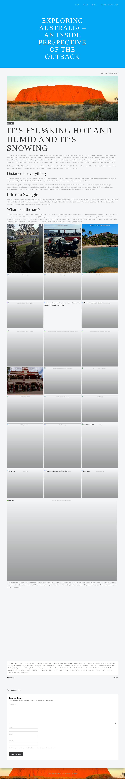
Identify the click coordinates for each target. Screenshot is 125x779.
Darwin (60, 665)
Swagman (88, 670)
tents (102, 670)
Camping (18, 665)
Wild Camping (24, 672)
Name (11, 727)
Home (77, 5)
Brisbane (112, 663)
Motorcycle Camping (37, 668)
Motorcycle (28, 668)
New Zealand (73, 668)
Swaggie (83, 670)
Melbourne (22, 668)
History (109, 665)
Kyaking (16, 668)
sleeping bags (44, 670)
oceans (83, 668)
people (105, 668)
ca (8, 665)
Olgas (87, 668)
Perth (109, 668)
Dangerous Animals (52, 665)
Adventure (10, 123)
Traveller (10, 672)
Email (11, 734)
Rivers (24, 670)
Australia (80, 663)
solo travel (59, 670)
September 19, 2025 (113, 73)
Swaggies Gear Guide (109, 5)
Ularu (14, 672)
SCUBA (29, 670)
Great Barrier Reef (101, 665)
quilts (16, 670)
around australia (72, 663)
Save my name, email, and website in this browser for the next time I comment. (33, 748)
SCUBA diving (36, 670)
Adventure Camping (25, 663)
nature (57, 668)
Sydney (98, 670)
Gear (80, 665)
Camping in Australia (27, 665)
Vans (18, 672)
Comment (12, 704)
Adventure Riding (52, 663)
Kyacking (10, 668)
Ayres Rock (97, 663)
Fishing (76, 665)
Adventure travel (62, 663)
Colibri (76, 773)
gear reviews (85, 665)
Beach (103, 663)
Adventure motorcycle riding (39, 663)
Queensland (11, 670)
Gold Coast (93, 665)
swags (93, 670)
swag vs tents (76, 670)
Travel (111, 670)
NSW (79, 668)
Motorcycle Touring (49, 668)
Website (11, 741)
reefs (20, 670)
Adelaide (11, 663)
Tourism (107, 670)
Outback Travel (99, 668)
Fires (71, 665)
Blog (94, 5)
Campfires (12, 665)
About (85, 5)
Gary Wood (104, 73)
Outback (92, 668)
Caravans (44, 665)
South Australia (67, 670)
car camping (37, 665)
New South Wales (64, 668)
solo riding (52, 670)
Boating (107, 663)
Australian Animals (89, 663)
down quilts (66, 665)
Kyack (113, 665)
